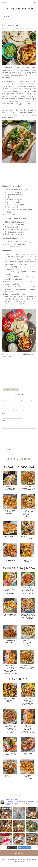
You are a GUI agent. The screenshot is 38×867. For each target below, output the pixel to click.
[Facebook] (15, 393)
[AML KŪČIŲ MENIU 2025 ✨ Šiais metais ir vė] (19, 826)
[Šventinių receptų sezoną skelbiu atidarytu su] (32, 839)
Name (4, 413)
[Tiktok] (8, 16)
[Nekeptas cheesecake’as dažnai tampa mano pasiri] (6, 839)
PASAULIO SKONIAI (7, 28)
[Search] (34, 2)
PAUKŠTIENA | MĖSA (18, 28)
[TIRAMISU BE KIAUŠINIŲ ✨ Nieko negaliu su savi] (19, 839)
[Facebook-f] (4, 16)
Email (4, 420)
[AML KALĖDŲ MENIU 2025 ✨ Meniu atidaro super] (6, 826)
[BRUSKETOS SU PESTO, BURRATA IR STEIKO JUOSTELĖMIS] (6, 813)
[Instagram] (6, 16)
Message (5, 427)
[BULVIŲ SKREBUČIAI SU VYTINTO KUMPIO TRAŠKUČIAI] (32, 826)
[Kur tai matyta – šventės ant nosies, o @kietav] (32, 813)
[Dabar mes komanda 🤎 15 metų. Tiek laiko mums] (19, 813)
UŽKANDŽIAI (28, 28)
